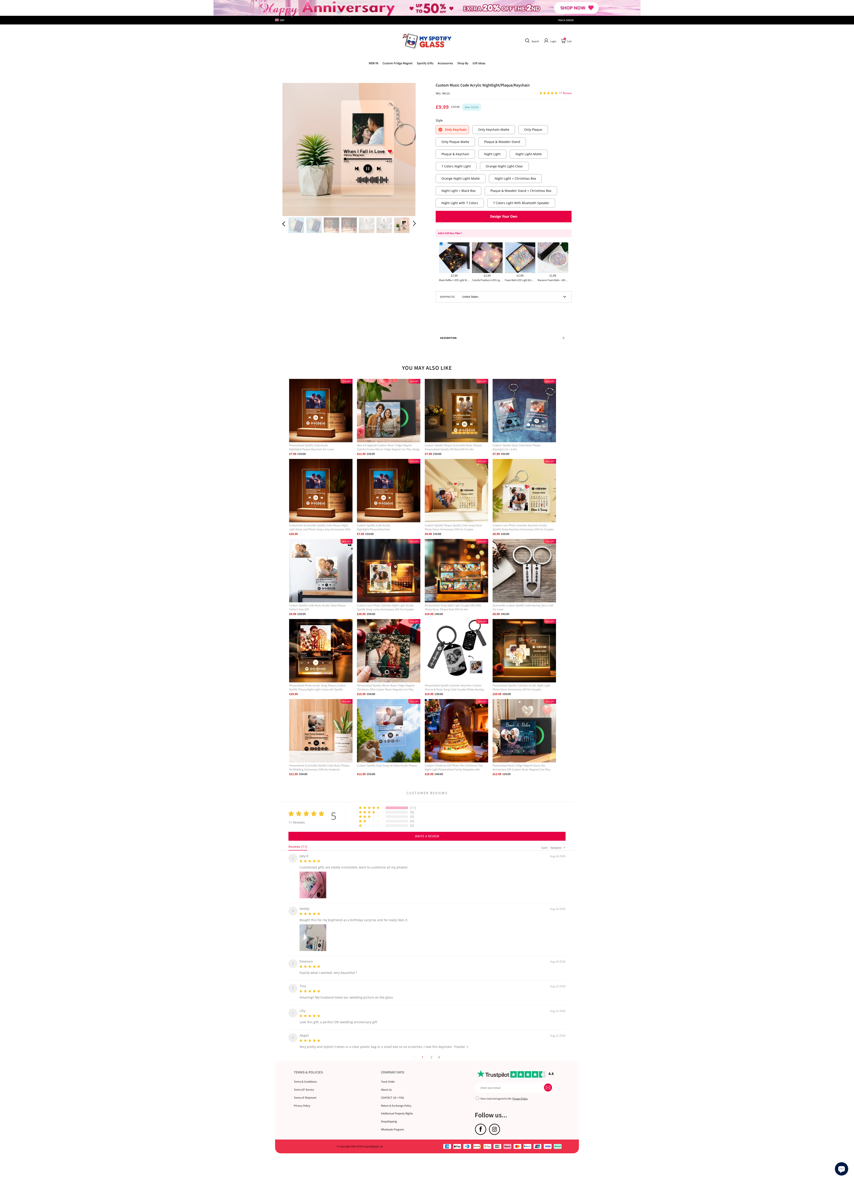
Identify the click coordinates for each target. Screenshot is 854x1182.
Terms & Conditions (305, 1076)
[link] (398, 63)
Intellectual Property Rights (397, 1108)
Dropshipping (389, 1116)
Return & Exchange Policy (396, 1100)
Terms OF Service (304, 1084)
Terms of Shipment (305, 1092)
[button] (531, 40)
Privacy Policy (302, 1100)
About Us (386, 1084)
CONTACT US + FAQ (392, 1092)
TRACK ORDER (566, 20)
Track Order (388, 1076)
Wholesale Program (392, 1124)
